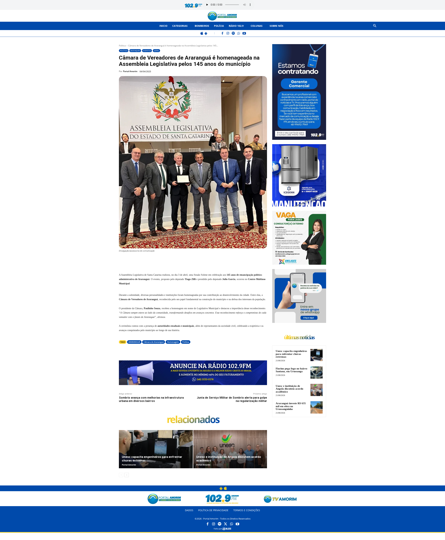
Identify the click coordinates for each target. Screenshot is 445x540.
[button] (375, 26)
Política (122, 45)
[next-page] (126, 475)
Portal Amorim (130, 71)
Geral (156, 50)
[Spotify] (233, 33)
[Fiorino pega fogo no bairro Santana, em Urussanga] (316, 372)
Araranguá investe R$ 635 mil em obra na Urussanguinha (291, 406)
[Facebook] (222, 33)
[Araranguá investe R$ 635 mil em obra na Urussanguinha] (316, 407)
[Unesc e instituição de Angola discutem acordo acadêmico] (230, 453)
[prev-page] (121, 475)
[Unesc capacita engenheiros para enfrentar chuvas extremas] (156, 453)
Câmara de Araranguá (154, 342)
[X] (158, 260)
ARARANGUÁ (134, 342)
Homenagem (173, 342)
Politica (185, 342)
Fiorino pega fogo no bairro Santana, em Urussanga (291, 370)
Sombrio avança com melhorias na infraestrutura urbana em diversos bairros (151, 399)
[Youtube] (237, 524)
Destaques (135, 50)
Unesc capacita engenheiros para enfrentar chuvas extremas (291, 354)
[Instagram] (228, 33)
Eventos (147, 50)
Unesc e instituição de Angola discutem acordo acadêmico (289, 389)
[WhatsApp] (238, 33)
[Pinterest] (166, 260)
